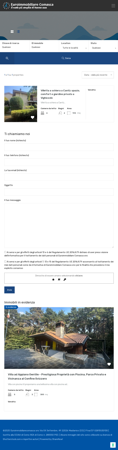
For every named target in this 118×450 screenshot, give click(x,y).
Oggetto (8, 185)
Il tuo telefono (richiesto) (16, 155)
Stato (94, 43)
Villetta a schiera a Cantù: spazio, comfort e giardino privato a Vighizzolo (60, 94)
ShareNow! (57, 439)
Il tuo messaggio (12, 200)
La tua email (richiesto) (15, 170)
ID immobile (37, 43)
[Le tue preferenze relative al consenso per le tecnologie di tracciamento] (113, 445)
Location (65, 43)
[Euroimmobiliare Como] (28, 7)
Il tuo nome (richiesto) (15, 140)
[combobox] (73, 48)
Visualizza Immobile (21, 115)
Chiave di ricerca (10, 43)
